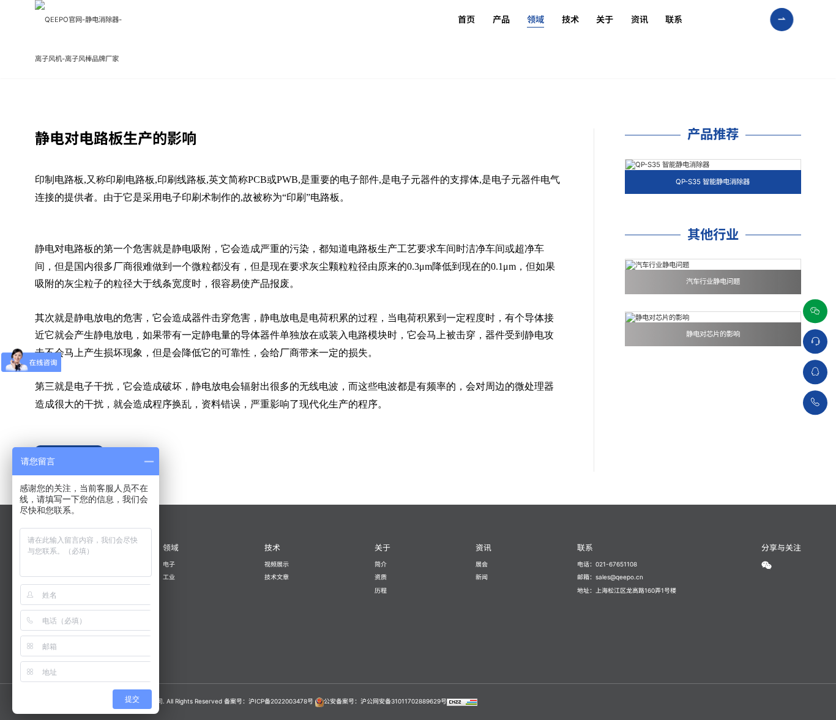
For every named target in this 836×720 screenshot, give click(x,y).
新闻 (482, 577)
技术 (570, 19)
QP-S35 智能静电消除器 (713, 181)
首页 (466, 19)
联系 (673, 19)
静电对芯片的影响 (713, 334)
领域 (535, 19)
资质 (381, 577)
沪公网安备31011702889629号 (403, 701)
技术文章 (276, 577)
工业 (169, 577)
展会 (482, 564)
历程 (381, 590)
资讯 (639, 19)
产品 (501, 19)
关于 (604, 19)
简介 (381, 564)
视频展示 (276, 564)
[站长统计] (462, 701)
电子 (169, 564)
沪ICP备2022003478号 (280, 701)
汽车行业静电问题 (713, 281)
